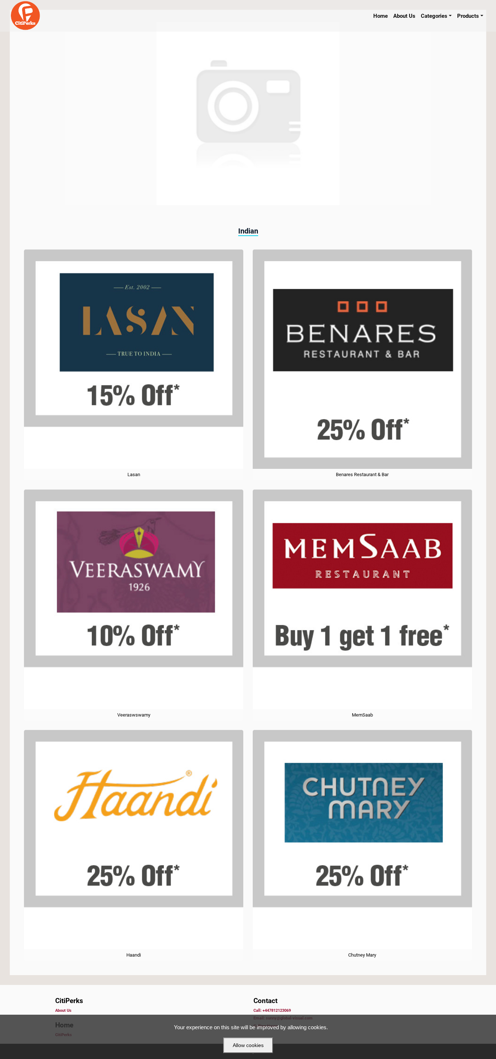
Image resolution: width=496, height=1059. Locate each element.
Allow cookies (248, 1045)
